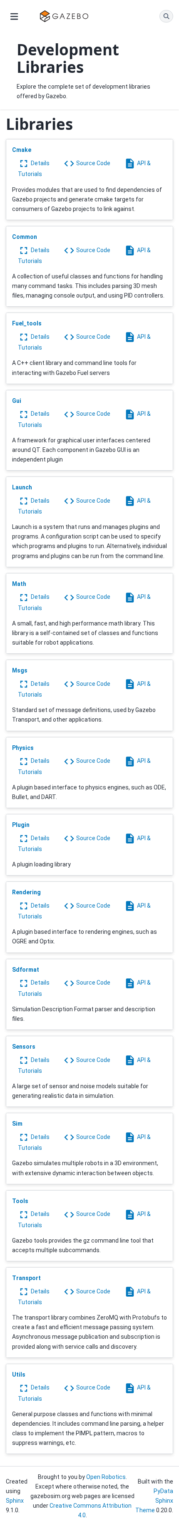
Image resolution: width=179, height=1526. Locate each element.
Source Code (92, 163)
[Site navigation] (14, 16)
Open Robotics (106, 1477)
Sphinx (15, 1500)
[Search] (166, 16)
